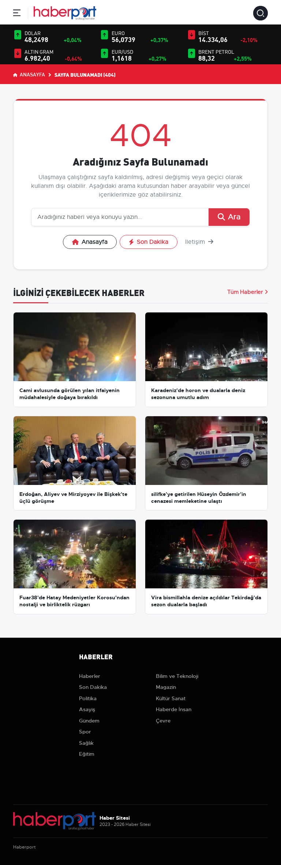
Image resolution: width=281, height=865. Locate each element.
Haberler (89, 676)
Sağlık (86, 743)
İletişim (196, 242)
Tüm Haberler (245, 292)
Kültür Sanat (171, 698)
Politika (88, 698)
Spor (85, 731)
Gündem (89, 720)
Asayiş (87, 709)
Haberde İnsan (173, 709)
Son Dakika (152, 242)
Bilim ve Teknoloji (177, 676)
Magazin (166, 687)
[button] (16, 14)
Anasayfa (32, 74)
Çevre (163, 720)
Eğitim (86, 754)
